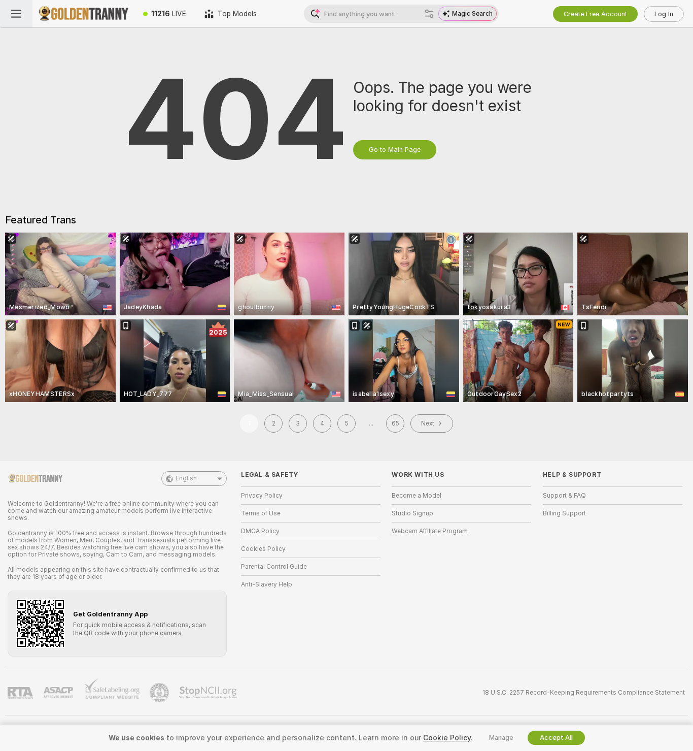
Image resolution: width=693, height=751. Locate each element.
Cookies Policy (263, 548)
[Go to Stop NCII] (209, 693)
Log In (663, 14)
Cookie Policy (447, 738)
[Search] (429, 14)
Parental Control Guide (274, 566)
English (186, 478)
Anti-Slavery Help (266, 584)
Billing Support (564, 513)
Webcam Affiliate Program (430, 531)
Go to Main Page (395, 149)
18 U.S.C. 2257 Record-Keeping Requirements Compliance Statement (583, 692)
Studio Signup (412, 513)
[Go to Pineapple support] (160, 692)
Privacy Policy (262, 495)
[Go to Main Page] (83, 13)
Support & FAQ (564, 495)
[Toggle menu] (16, 13)
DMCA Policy (260, 531)
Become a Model (416, 495)
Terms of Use (261, 513)
